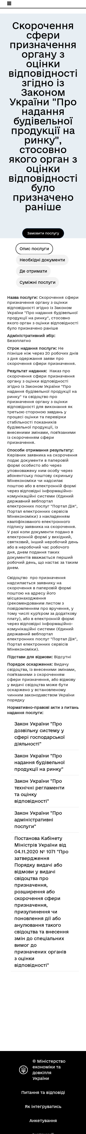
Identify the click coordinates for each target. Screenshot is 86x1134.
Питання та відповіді (43, 1092)
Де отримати (33, 271)
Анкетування (43, 1120)
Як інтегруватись (43, 1106)
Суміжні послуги (37, 282)
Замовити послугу (43, 233)
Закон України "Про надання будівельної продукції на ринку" (39, 762)
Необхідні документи (42, 260)
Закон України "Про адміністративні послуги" (38, 819)
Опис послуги (34, 248)
